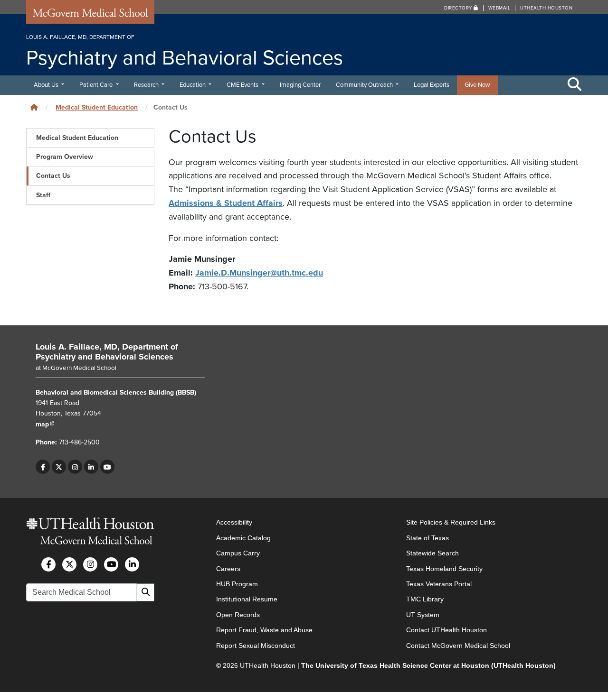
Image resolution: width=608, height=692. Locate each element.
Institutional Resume (246, 599)
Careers (228, 568)
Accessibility (234, 522)
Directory (459, 8)
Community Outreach (365, 85)
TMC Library (425, 599)
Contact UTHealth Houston (446, 630)
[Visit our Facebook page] (43, 466)
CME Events (243, 85)
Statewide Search (432, 553)
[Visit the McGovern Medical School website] (90, 15)
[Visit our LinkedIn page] (91, 466)
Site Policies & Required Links (450, 522)
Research (147, 85)
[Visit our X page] (59, 466)
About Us (47, 85)
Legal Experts (431, 85)
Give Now (477, 85)
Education (193, 85)
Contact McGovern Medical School (458, 645)
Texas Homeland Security (444, 568)
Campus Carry (238, 553)
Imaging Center (300, 85)
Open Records (238, 614)
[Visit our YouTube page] (107, 466)
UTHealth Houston (546, 8)
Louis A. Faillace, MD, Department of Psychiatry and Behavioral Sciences (107, 351)
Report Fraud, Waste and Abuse (264, 630)
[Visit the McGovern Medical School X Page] (69, 564)
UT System (422, 614)
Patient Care (96, 85)
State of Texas (427, 538)
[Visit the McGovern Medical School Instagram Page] (90, 564)
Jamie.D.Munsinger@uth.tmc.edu (259, 273)
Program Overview (64, 157)
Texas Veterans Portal (439, 584)
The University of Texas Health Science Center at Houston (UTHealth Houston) (428, 665)
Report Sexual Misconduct (255, 645)
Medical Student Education (97, 107)
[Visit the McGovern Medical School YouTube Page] (111, 564)
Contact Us (53, 176)
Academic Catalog (243, 538)
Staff (43, 195)
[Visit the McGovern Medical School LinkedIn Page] (132, 564)
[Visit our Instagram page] (75, 466)
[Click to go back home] (34, 107)
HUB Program (237, 584)
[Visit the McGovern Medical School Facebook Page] (48, 564)
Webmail (499, 8)
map (45, 424)
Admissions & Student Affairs (226, 203)
